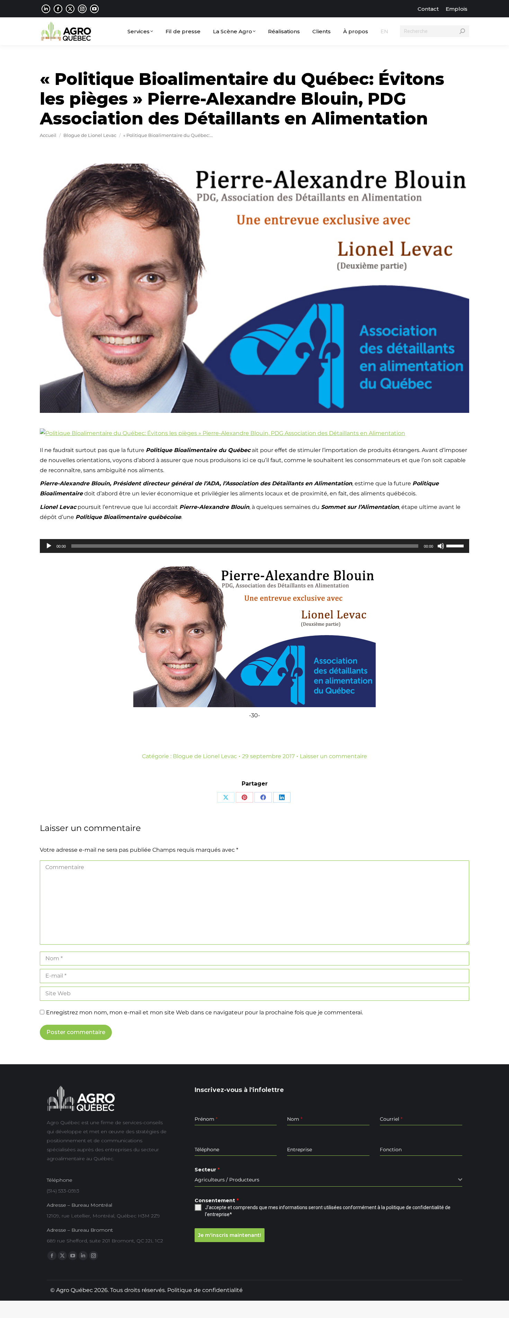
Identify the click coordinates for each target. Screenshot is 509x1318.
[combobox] (328, 1180)
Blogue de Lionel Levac (205, 756)
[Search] (462, 31)
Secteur (207, 1170)
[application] (254, 546)
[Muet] (440, 546)
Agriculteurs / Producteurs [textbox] (227, 1180)
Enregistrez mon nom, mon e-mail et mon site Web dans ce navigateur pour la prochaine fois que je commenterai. (204, 1012)
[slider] (456, 545)
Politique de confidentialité (205, 1290)
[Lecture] (48, 546)
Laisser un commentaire (333, 756)
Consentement (217, 1200)
